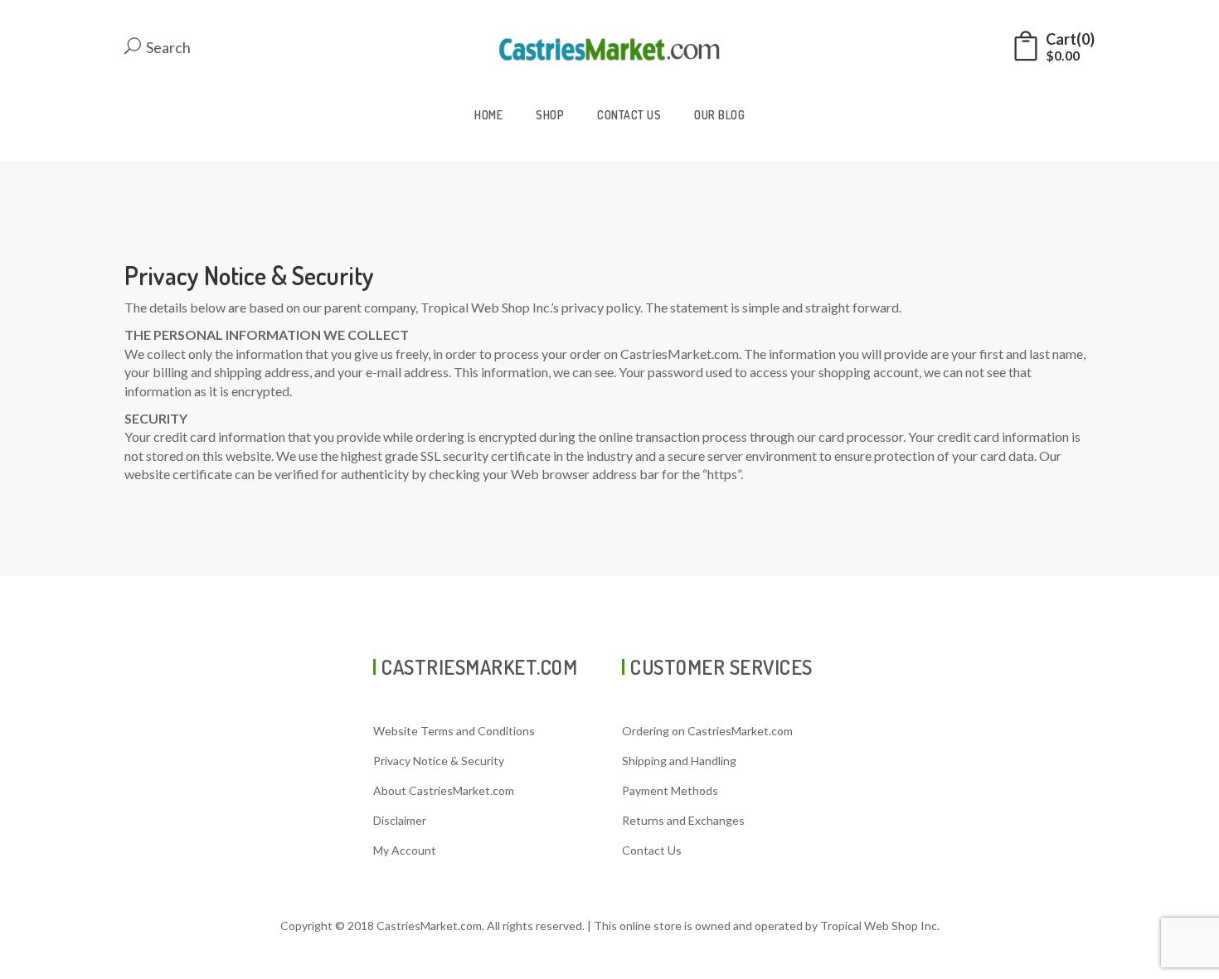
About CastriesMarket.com (443, 790)
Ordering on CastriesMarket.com (707, 731)
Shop (550, 115)
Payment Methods (670, 790)
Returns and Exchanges (683, 820)
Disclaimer (399, 820)
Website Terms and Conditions (454, 731)
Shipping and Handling (679, 761)
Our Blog (719, 115)
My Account (404, 850)
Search (167, 47)
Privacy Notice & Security (438, 761)
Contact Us (629, 115)
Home (488, 115)
